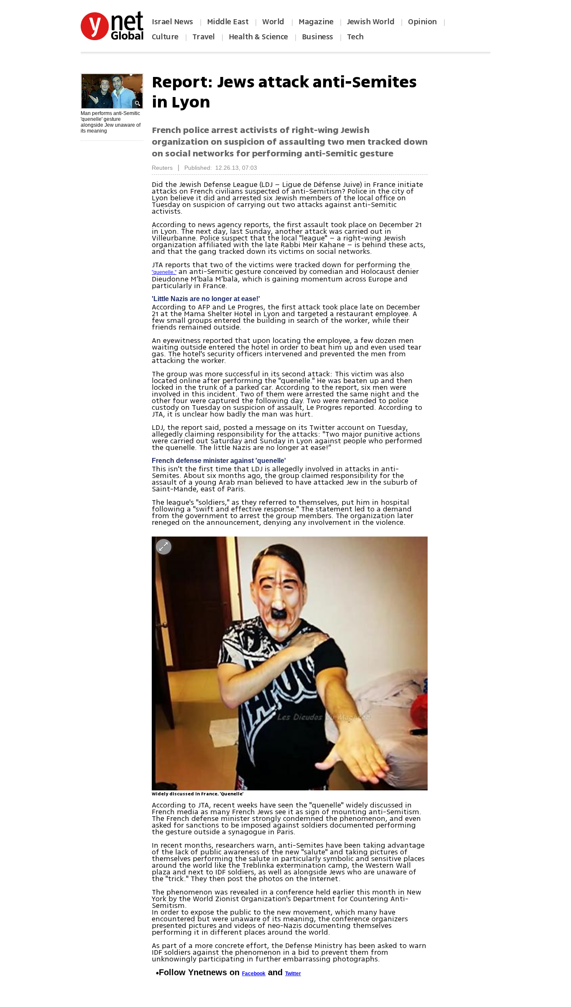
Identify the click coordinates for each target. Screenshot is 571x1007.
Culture (165, 37)
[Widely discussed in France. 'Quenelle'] (290, 663)
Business (317, 37)
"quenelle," (164, 272)
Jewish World (370, 22)
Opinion (422, 22)
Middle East (228, 22)
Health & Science (258, 37)
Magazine (315, 22)
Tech (355, 37)
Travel (203, 37)
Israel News (172, 22)
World (274, 22)
